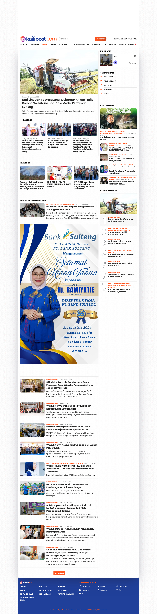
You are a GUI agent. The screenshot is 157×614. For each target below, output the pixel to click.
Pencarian (101, 39)
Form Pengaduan (66, 594)
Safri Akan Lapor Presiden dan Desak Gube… (117, 138)
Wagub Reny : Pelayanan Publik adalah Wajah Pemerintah (71, 446)
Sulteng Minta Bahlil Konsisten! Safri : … (117, 233)
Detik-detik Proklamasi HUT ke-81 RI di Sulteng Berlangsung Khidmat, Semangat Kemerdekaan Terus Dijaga (32, 146)
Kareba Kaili (125, 283)
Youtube (103, 590)
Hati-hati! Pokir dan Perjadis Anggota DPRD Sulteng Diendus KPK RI (70, 208)
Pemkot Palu (110, 81)
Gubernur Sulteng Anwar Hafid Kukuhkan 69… (119, 242)
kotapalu (108, 85)
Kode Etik (43, 587)
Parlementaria (68, 204)
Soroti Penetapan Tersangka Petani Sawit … (122, 172)
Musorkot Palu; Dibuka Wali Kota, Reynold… (121, 159)
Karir (22, 590)
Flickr (121, 590)
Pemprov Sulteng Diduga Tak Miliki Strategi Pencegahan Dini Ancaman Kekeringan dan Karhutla (32, 185)
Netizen (121, 177)
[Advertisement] (78, 17)
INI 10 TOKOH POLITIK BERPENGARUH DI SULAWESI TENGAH (59, 184)
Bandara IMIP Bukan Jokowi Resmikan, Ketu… (121, 183)
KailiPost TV (57, 204)
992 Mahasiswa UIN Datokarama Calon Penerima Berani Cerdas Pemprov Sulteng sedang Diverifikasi (69, 385)
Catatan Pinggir (116, 144)
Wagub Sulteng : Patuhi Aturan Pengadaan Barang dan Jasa (70, 530)
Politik (115, 133)
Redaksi (61, 587)
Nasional (126, 230)
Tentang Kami (26, 594)
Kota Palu (108, 77)
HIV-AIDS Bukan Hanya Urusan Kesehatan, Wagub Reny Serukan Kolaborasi (57, 143)
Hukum (103, 131)
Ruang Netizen (130, 177)
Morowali (66, 463)
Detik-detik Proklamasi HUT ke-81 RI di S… (120, 264)
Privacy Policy (46, 590)
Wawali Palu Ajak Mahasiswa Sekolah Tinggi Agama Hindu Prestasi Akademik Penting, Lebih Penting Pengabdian (83, 146)
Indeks (23, 587)
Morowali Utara (122, 165)
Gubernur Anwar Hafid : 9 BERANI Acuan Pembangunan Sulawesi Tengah (67, 486)
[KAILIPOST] (38, 38)
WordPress (123, 586)
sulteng (108, 89)
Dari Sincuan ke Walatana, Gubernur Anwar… (120, 220)
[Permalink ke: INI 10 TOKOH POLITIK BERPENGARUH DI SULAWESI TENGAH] (59, 173)
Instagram (86, 590)
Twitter (102, 586)
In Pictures (110, 131)
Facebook (86, 586)
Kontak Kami (45, 594)
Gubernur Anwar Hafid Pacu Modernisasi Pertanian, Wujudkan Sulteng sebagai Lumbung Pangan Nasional (68, 552)
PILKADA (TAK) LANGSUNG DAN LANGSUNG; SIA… (121, 149)
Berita (49, 204)
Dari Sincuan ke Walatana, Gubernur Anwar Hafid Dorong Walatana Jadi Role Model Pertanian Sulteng (57, 103)
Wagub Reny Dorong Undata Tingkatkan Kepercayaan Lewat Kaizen (68, 407)
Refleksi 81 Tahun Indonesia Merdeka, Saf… (120, 255)
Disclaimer (63, 590)
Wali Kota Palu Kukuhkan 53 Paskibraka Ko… (121, 275)
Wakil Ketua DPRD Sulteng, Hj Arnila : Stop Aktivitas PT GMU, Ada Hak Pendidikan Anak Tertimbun (70, 468)
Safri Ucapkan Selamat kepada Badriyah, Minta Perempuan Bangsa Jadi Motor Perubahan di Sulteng (69, 508)
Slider (107, 94)
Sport (126, 154)
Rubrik (121, 133)
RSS (83, 593)
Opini (125, 144)
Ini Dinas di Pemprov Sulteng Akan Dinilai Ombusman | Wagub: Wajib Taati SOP (68, 428)
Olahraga (113, 154)
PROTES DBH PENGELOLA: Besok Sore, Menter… (119, 291)
